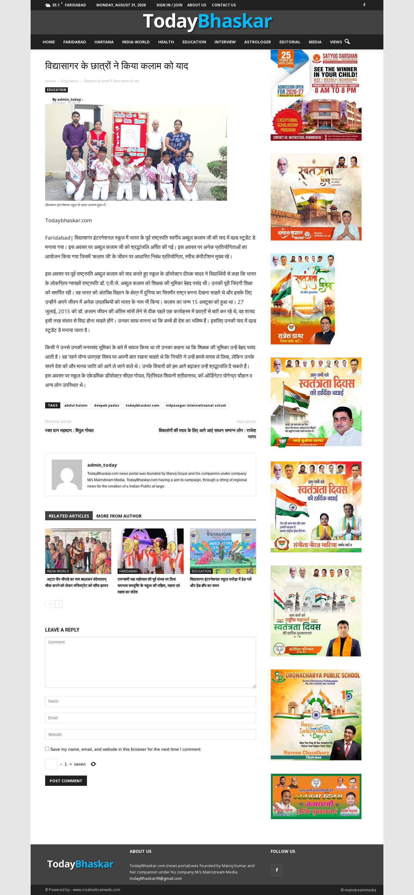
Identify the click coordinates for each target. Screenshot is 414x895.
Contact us (224, 5)
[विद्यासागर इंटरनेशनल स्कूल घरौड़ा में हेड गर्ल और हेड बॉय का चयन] (223, 551)
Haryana (104, 42)
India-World (136, 42)
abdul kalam (75, 405)
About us (196, 5)
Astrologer (257, 42)
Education (194, 42)
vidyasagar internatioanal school (196, 405)
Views (336, 42)
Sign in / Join (169, 5)
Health (166, 42)
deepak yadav (106, 405)
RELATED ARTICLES (69, 516)
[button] (347, 42)
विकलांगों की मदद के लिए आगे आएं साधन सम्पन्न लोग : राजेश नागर (207, 433)
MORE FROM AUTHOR (119, 516)
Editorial (289, 42)
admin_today (69, 99)
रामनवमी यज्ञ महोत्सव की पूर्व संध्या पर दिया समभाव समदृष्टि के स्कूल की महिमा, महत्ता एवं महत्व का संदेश (149, 585)
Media (315, 42)
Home (49, 42)
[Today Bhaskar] (207, 22)
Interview (225, 42)
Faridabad (74, 42)
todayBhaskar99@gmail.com (156, 878)
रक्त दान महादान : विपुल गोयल (69, 430)
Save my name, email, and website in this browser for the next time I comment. (126, 749)
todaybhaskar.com (142, 405)
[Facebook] (364, 4)
